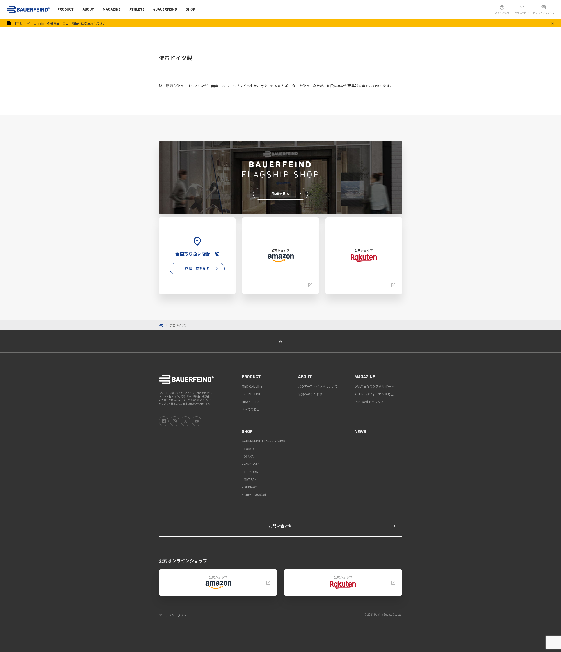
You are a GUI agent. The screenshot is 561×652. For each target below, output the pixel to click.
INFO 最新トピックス (369, 401)
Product (65, 9)
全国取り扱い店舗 (254, 495)
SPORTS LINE (251, 394)
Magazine (112, 9)
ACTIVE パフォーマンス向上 (374, 394)
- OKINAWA (249, 487)
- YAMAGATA (250, 464)
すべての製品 (251, 409)
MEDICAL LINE (252, 386)
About (88, 9)
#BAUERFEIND (165, 9)
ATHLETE (137, 9)
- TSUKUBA (250, 472)
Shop (190, 9)
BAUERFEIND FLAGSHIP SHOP (263, 441)
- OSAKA (248, 456)
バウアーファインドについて (317, 386)
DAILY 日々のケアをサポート (374, 386)
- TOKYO (248, 449)
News (360, 432)
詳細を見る (280, 193)
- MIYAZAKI (249, 479)
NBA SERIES (250, 401)
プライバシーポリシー (174, 615)
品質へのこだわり (310, 394)
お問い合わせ (280, 525)
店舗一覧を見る (197, 268)
